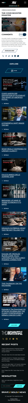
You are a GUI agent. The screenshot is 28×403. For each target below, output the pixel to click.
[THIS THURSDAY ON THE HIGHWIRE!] (14, 274)
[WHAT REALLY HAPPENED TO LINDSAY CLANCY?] (14, 139)
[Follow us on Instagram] (6, 339)
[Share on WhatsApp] (18, 56)
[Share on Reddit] (15, 56)
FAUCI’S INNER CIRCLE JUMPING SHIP (11, 176)
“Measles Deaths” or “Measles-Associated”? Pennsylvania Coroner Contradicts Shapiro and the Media (13, 360)
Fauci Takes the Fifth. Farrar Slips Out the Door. (13, 371)
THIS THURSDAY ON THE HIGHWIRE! (12, 284)
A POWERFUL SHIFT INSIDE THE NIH (13, 124)
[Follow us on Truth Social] (16, 339)
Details (6, 103)
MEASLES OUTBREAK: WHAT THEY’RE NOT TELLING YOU (13, 229)
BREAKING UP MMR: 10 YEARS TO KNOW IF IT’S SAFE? (11, 202)
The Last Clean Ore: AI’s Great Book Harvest (13, 354)
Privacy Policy (14, 398)
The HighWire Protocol (14, 400)
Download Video (9, 50)
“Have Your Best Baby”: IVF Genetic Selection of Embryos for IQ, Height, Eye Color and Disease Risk (14, 366)
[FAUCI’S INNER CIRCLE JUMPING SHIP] (14, 165)
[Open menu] (25, 2)
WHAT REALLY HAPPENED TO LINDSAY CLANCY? (14, 150)
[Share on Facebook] (6, 56)
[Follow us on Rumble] (13, 339)
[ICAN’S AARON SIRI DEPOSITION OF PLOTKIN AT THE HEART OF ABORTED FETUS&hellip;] (14, 84)
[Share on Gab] (9, 56)
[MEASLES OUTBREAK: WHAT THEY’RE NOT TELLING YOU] (14, 219)
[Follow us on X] (3, 339)
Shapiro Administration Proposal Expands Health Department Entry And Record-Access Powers (13, 350)
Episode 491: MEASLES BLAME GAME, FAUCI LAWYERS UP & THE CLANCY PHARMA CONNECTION (13, 257)
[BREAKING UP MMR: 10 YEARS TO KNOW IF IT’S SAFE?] (14, 191)
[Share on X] (3, 56)
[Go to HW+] (3, 2)
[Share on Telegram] (12, 56)
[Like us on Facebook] (10, 339)
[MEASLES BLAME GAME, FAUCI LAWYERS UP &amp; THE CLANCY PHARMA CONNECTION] (14, 244)
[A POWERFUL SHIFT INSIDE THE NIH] (14, 114)
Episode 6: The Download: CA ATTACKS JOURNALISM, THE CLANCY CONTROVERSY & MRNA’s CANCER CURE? (13, 312)
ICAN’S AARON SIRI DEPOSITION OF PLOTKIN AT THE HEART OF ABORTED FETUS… (13, 96)
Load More (14, 325)
